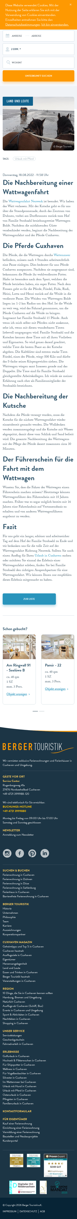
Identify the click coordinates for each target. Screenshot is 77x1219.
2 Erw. (15, 49)
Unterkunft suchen (38, 76)
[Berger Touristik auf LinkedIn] (44, 854)
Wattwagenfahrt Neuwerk (26, 202)
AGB (42, 1211)
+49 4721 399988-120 (16, 794)
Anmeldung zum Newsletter (18, 835)
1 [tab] (35, 713)
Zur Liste (29, 599)
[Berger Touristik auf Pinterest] (32, 854)
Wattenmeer (61, 255)
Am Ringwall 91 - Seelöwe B (18, 668)
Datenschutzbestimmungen (22, 24)
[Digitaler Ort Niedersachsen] (22, 1187)
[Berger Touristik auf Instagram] (7, 854)
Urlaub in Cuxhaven (48, 556)
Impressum (9, 1211)
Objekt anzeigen (16, 694)
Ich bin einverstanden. (55, 24)
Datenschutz (28, 1211)
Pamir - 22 (53, 665)
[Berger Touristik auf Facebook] (19, 854)
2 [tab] (41, 713)
